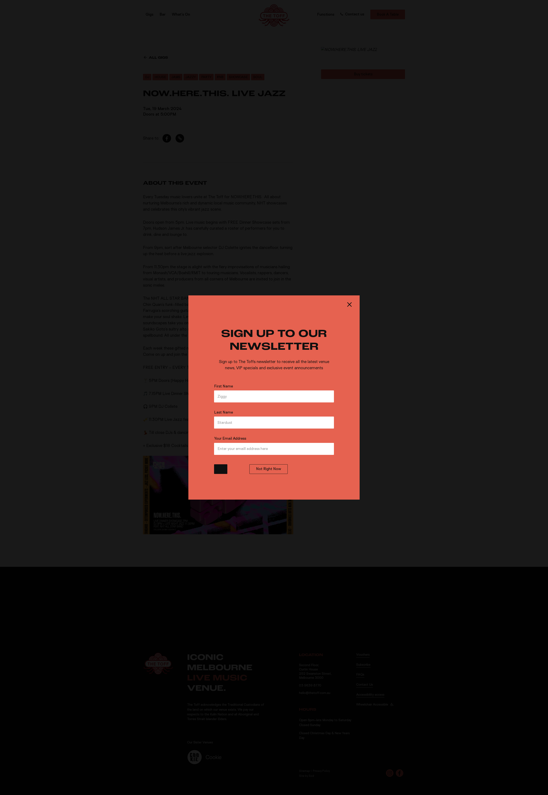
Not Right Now (268, 469)
